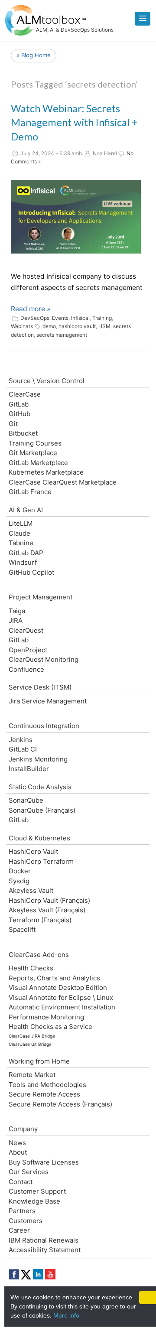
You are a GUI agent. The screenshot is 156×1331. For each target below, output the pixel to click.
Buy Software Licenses (44, 1162)
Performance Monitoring (46, 1017)
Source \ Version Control (46, 381)
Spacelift (22, 929)
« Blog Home (33, 55)
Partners (22, 1211)
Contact (20, 1182)
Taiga (17, 611)
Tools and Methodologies (47, 1084)
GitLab (19, 404)
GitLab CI (23, 749)
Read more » (30, 309)
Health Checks (31, 968)
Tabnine (21, 543)
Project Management (40, 597)
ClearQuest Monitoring (43, 659)
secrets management (61, 335)
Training (102, 318)
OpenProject (28, 650)
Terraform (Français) (40, 920)
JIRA (16, 620)
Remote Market (32, 1075)
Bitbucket (23, 433)
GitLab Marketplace (38, 463)
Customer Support (37, 1191)
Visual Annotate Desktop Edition (58, 987)
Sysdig (19, 881)
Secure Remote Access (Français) (60, 1104)
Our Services (29, 1172)
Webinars (22, 326)
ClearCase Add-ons (39, 954)
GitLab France (30, 492)
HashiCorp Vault (33, 851)
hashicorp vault (77, 326)
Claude (19, 533)
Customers (25, 1221)
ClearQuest (26, 630)
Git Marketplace (33, 453)
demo (49, 326)
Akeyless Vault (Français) (47, 910)
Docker (20, 871)
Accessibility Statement (45, 1250)
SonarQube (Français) (42, 810)
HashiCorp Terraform (41, 861)
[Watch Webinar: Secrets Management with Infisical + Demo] (76, 217)
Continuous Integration (44, 726)
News (17, 1143)
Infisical (80, 318)
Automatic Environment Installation (62, 1007)
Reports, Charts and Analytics (54, 978)
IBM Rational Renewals (43, 1240)
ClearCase (25, 394)
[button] (142, 19)
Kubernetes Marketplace (46, 472)
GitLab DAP (26, 553)
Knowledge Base (34, 1201)
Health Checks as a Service (50, 1026)
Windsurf (23, 562)
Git (13, 424)
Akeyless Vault (31, 890)
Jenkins (20, 739)
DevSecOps (34, 318)
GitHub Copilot (31, 572)
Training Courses (35, 443)
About (18, 1152)
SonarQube (26, 800)
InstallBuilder (29, 769)
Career (19, 1230)
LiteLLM (20, 523)
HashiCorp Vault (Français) (49, 900)
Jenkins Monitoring (38, 759)
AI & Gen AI (26, 510)
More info (66, 1315)
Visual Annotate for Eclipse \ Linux (61, 997)
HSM (104, 326)
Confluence (26, 669)
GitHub (19, 414)
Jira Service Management (48, 701)
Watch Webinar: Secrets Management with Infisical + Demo (74, 122)
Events (60, 318)
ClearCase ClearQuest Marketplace (63, 482)
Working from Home (39, 1061)
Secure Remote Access (44, 1094)
